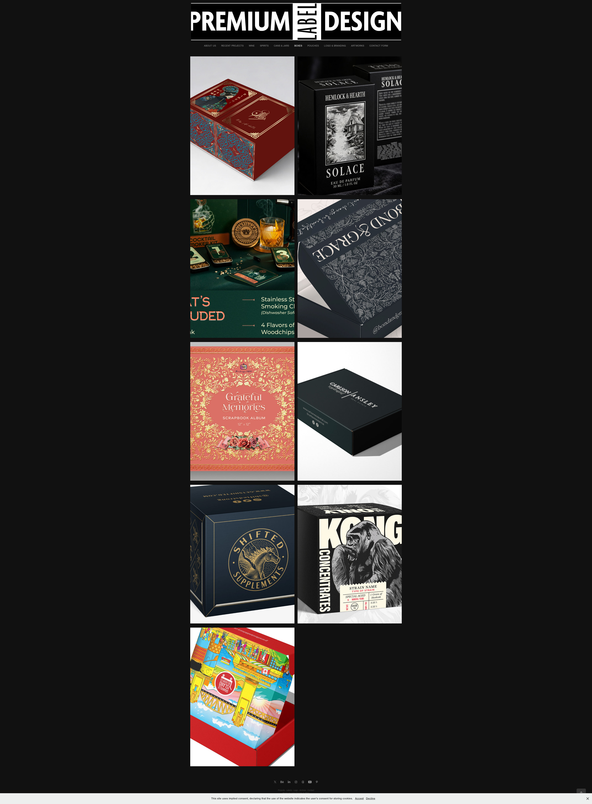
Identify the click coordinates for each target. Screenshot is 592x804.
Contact (311, 790)
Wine (252, 45)
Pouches (313, 45)
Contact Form (378, 45)
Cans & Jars (281, 45)
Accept (359, 798)
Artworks (357, 45)
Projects (281, 790)
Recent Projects (232, 45)
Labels (289, 790)
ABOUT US (210, 45)
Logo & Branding (335, 45)
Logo (296, 790)
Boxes (298, 45)
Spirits (264, 45)
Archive (303, 790)
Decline (370, 798)
